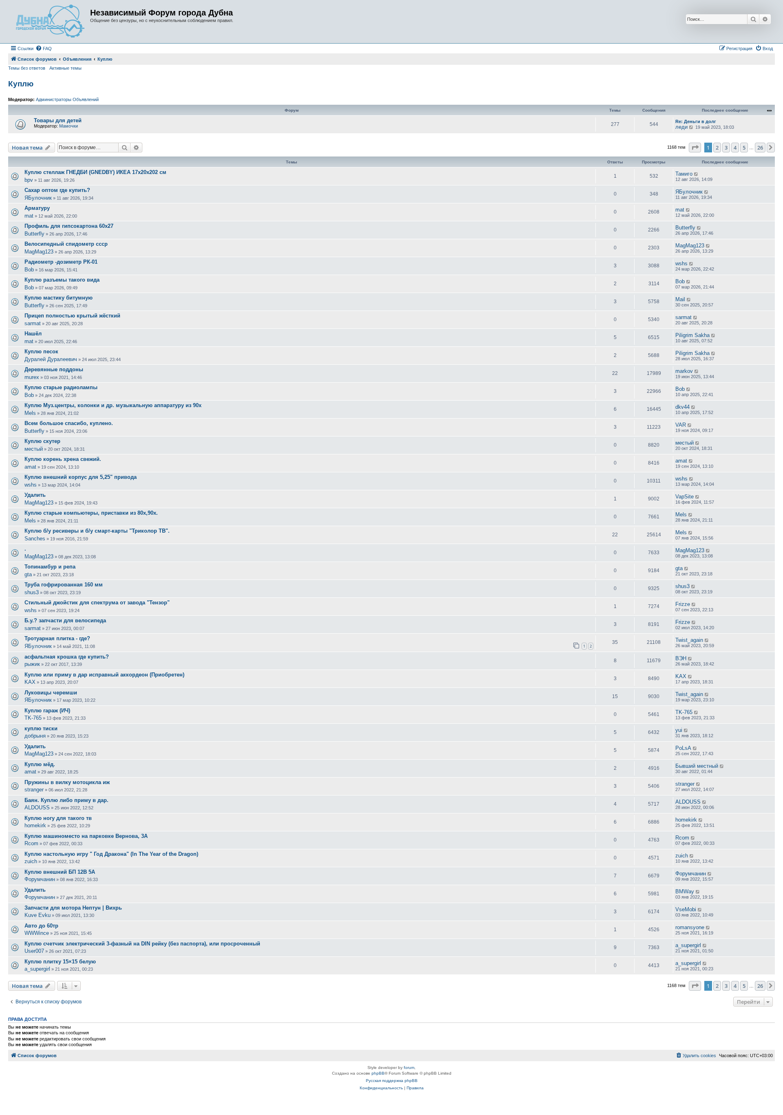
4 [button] (735, 147)
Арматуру (37, 208)
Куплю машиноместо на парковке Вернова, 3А (86, 836)
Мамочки (68, 125)
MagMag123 (38, 252)
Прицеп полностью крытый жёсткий (72, 316)
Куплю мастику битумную (58, 298)
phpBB (378, 1073)
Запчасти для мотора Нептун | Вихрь (73, 908)
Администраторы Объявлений (67, 99)
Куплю (20, 83)
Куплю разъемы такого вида (62, 280)
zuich (30, 861)
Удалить (35, 495)
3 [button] (726, 147)
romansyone (689, 927)
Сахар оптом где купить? (57, 190)
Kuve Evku (37, 915)
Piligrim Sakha (692, 335)
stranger (34, 790)
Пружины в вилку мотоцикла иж (67, 782)
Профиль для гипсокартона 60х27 (68, 226)
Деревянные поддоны (53, 369)
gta (28, 574)
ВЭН (680, 658)
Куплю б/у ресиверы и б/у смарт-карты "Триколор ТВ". (97, 531)
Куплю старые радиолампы (60, 387)
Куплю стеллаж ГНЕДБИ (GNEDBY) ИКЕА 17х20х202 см (95, 172)
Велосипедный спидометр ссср (66, 244)
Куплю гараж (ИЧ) (47, 710)
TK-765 (33, 718)
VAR (680, 425)
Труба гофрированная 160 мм (63, 585)
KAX (29, 682)
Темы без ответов (26, 68)
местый (33, 449)
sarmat (32, 323)
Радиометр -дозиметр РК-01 (60, 262)
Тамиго (683, 174)
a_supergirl (688, 945)
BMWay (684, 891)
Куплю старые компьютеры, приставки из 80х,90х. (91, 513)
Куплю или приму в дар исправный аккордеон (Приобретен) (104, 675)
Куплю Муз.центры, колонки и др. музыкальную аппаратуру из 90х (112, 405)
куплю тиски (41, 728)
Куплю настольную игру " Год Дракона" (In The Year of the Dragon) (111, 854)
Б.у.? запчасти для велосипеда (65, 620)
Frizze (682, 604)
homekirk (35, 825)
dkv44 (682, 407)
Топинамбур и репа (49, 567)
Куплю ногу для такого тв (58, 818)
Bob (29, 270)
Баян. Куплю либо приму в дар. (66, 800)
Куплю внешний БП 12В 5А (59, 872)
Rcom (31, 843)
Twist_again (689, 640)
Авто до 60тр (41, 926)
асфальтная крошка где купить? (66, 657)
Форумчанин (39, 879)
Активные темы (65, 68)
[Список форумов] (50, 21)
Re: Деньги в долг (695, 121)
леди (681, 127)
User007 (34, 951)
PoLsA (683, 748)
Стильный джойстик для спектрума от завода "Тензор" (97, 602)
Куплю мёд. (39, 764)
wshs (681, 263)
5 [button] (744, 147)
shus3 (31, 592)
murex (31, 377)
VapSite (684, 497)
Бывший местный (696, 766)
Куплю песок (41, 351)
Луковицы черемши (50, 693)
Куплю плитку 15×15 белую (60, 962)
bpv (28, 180)
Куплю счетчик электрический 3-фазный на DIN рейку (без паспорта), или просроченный (142, 944)
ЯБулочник (38, 198)
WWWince (36, 933)
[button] (695, 147)
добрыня (35, 736)
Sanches (34, 538)
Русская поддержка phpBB (392, 1080)
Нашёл (33, 334)
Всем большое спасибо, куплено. (68, 423)
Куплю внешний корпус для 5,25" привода (80, 477)
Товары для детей (58, 120)
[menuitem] (43, 48)
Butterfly (34, 234)
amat (30, 467)
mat (28, 216)
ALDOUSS (37, 807)
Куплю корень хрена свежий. (62, 459)
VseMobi (685, 909)
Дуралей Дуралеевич (50, 359)
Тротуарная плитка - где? (57, 638)
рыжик (32, 664)
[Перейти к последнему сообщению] (696, 174)
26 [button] (760, 147)
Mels (30, 413)
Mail (680, 299)
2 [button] (717, 147)
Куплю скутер (42, 441)
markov (684, 371)
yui (678, 730)
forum (409, 1067)
